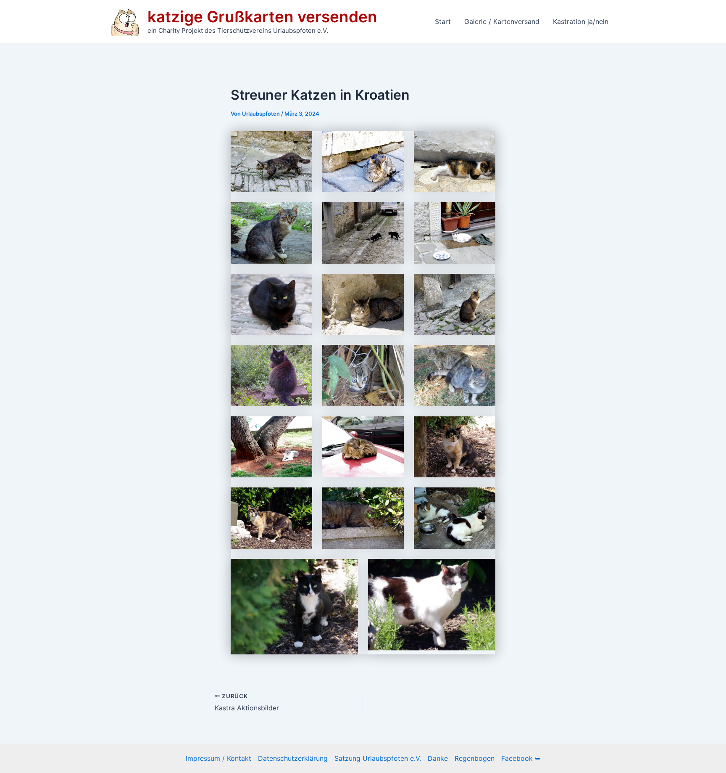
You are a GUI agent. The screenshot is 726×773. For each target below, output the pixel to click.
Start (443, 21)
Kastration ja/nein (580, 21)
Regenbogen (475, 758)
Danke (438, 758)
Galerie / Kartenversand (501, 21)
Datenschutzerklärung (293, 758)
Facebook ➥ (520, 758)
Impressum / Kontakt (218, 758)
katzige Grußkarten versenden (262, 16)
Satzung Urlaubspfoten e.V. (377, 758)
